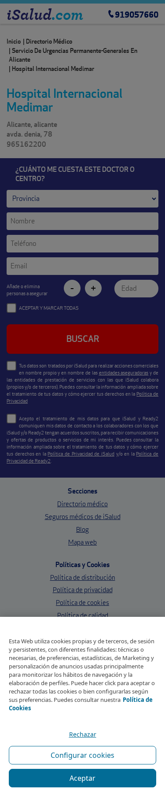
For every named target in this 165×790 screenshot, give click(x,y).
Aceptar (82, 778)
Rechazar (82, 734)
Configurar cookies (82, 755)
